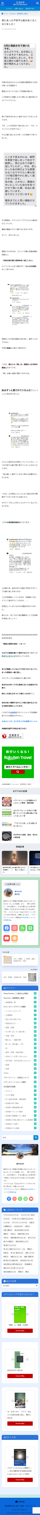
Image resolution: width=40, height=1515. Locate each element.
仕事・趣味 (8, 1230)
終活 (6, 1256)
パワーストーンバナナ (19, 1222)
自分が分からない (26, 1260)
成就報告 (13, 712)
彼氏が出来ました (22, 1241)
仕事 (21, 1069)
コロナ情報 (21, 1095)
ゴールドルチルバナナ (11, 1215)
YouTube (6, 942)
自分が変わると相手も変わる (13, 1264)
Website (14, 942)
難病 (20, 1272)
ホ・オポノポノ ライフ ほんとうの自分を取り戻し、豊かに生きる (19, 1415)
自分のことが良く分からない (21, 1056)
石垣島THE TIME (21, 1103)
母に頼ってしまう (10, 1245)
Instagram (14, 932)
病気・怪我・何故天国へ (21, 1052)
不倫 (31, 1222)
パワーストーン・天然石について (20, 1077)
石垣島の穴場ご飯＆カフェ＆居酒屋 (21, 1120)
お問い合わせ (18, 8)
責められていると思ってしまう (13, 1268)
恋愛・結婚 (21, 1027)
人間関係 (21, 1015)
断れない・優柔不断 (21, 1040)
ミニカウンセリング (21, 1011)
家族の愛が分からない (18, 1237)
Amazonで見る (20, 1330)
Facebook (6, 932)
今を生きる (18, 1226)
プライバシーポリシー (20, 1510)
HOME (21, 1501)
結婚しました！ (16, 1256)
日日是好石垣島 (20, 1087)
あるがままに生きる (15, 1370)
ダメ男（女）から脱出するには (22, 1218)
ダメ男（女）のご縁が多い (21, 1032)
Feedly (22, 932)
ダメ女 (6, 1218)
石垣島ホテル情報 (21, 1128)
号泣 (13, 1234)
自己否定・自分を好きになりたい (21, 1061)
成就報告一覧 (21, 1002)
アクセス (9, 8)
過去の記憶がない (10, 1272)
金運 (21, 1065)
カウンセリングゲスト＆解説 (20, 1007)
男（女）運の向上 (17, 1253)
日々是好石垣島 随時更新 (21, 1099)
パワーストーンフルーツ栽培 (20, 1082)
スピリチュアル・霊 (27, 1215)
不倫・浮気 (21, 1036)
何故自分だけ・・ (21, 1023)
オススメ (21, 1091)
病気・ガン (30, 1253)
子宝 (6, 1237)
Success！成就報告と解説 (21, 784)
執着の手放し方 (23, 1234)
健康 (6, 1234)
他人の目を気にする (21, 1019)
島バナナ (31, 1237)
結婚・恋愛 (28, 1256)
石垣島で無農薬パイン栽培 (21, 1116)
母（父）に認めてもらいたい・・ (14, 1249)
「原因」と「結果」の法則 (17, 1325)
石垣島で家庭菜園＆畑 (21, 1107)
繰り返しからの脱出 (11, 1260)
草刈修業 (28, 1264)
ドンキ (6, 1222)
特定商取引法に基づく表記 (14, 1506)
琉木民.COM (30, 8)
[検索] (35, 1137)
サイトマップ (30, 1506)
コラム (20, 1073)
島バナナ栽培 (8, 1241)
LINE (30, 932)
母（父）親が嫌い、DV (21, 1044)
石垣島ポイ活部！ (21, 1124)
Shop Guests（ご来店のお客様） (20, 993)
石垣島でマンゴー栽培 (21, 1112)
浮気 (6, 1253)
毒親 (29, 1249)
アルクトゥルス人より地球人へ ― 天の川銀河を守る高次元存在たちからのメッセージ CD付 (19, 1471)
